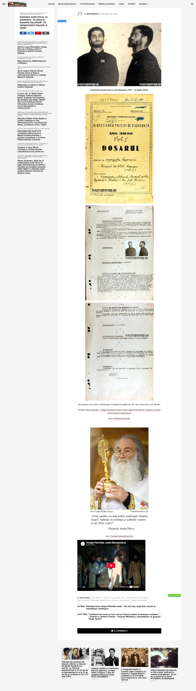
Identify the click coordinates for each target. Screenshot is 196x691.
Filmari (25, 113)
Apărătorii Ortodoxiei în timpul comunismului (32, 42)
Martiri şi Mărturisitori (67, 4)
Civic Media (96, 598)
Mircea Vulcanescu (37, 145)
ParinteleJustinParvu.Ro (122, 536)
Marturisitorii (92, 14)
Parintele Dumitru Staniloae (32, 82)
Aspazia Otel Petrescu (30, 57)
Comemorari (27, 157)
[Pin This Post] (38, 33)
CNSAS (105, 598)
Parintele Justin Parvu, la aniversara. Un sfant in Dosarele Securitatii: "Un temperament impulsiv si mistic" (33, 22)
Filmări (121, 4)
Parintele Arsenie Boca (24, 44)
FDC (123, 598)
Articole (52, 4)
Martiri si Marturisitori (38, 43)
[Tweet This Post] (30, 33)
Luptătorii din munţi (87, 4)
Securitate (125, 600)
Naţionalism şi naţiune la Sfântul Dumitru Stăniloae (31, 86)
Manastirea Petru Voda (137, 598)
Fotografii (131, 4)
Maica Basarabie (28, 129)
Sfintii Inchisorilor (34, 14)
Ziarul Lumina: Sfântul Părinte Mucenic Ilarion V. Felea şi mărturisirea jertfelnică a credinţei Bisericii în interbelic (31, 74)
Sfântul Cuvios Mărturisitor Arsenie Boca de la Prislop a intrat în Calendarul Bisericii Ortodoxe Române (32, 50)
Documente (143, 4)
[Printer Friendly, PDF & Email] (174, 595)
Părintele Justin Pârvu (106, 4)
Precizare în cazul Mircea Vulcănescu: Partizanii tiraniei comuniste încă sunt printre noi (30, 149)
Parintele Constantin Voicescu (30, 58)
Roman (115, 600)
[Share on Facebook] (23, 33)
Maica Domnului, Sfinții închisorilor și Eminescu (31, 62)
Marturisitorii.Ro (122, 418)
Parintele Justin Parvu (101, 600)
